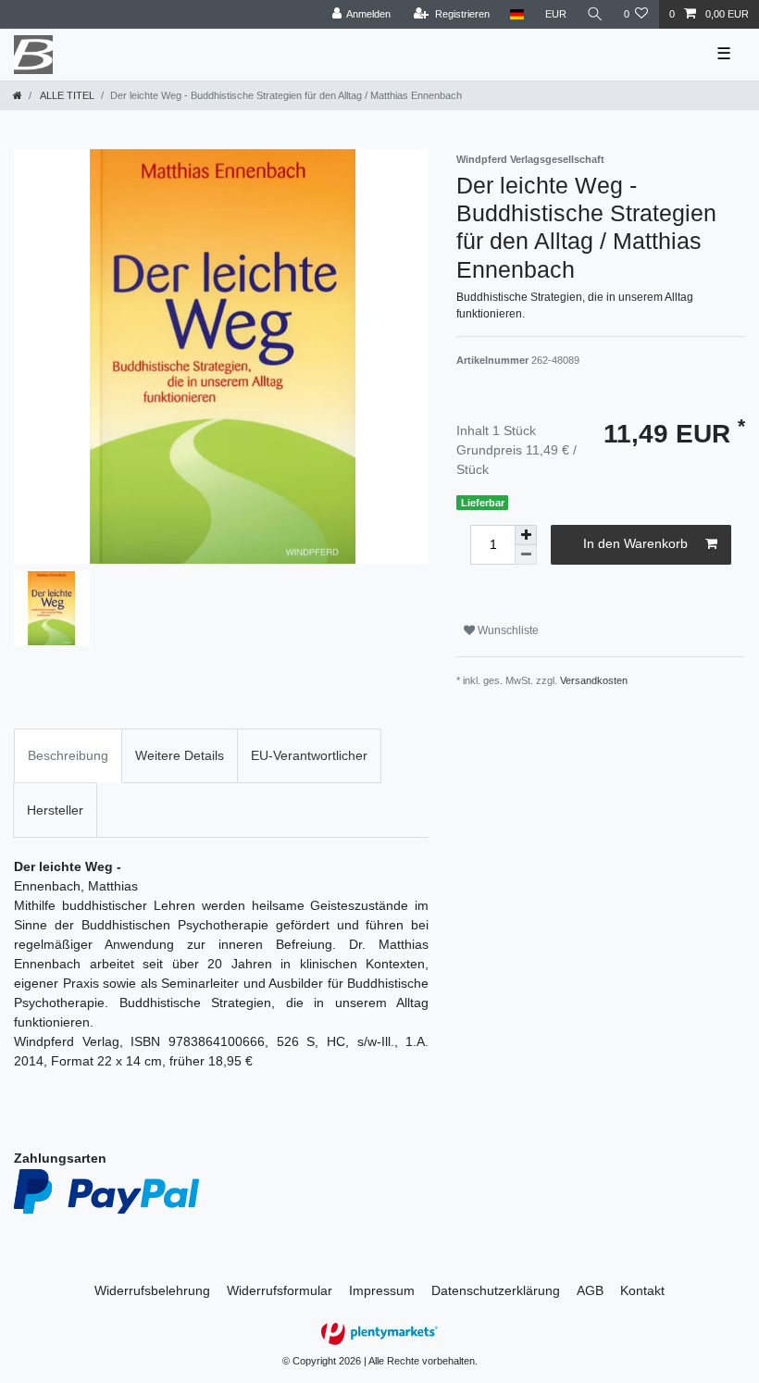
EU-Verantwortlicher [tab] (309, 755)
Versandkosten (594, 680)
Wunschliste (507, 630)
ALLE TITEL (66, 95)
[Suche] (595, 14)
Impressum (382, 1290)
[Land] (517, 14)
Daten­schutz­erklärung (495, 1290)
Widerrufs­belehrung (152, 1290)
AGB (590, 1290)
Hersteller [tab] (55, 810)
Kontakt (642, 1290)
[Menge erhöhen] (526, 535)
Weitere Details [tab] (179, 755)
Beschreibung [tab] (68, 755)
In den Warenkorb (635, 543)
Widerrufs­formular (279, 1290)
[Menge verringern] (526, 555)
